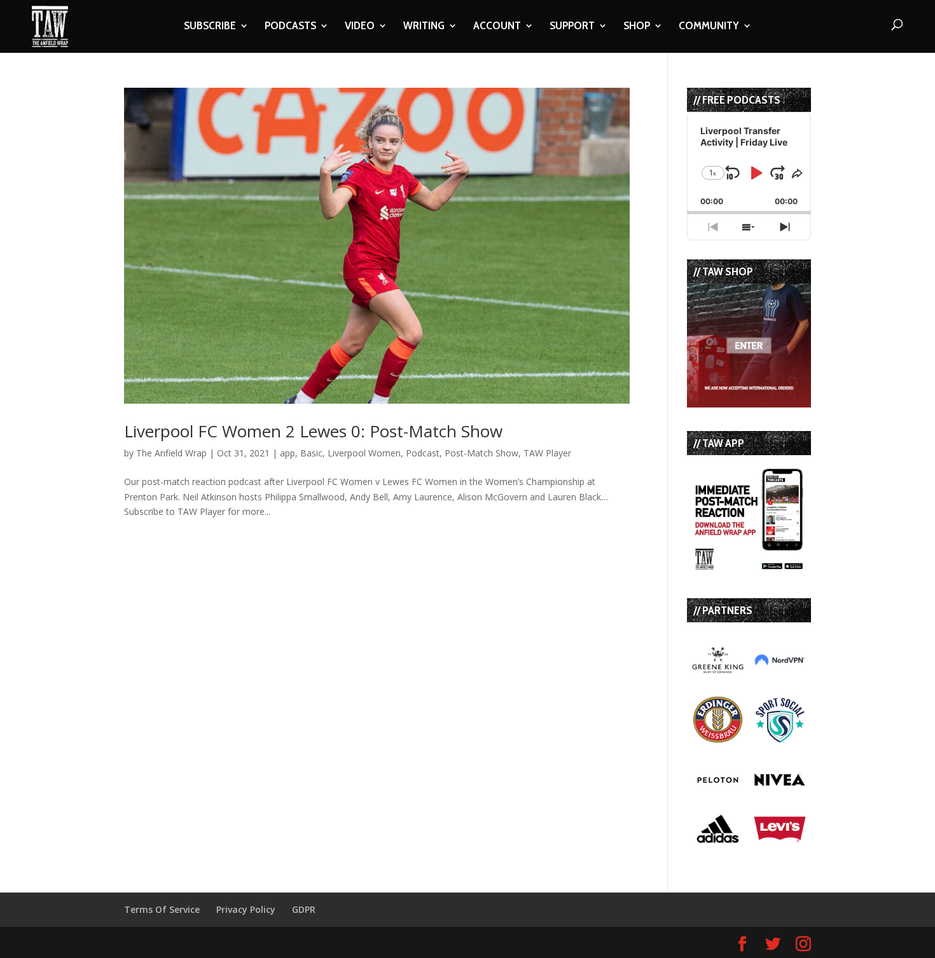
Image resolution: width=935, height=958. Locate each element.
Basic (311, 453)
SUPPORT (572, 26)
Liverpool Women (364, 453)
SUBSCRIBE (210, 26)
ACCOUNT (497, 26)
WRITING (424, 26)
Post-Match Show (481, 453)
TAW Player (547, 453)
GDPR (303, 909)
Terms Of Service (162, 909)
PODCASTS (290, 26)
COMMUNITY (709, 26)
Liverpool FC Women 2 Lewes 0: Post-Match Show (313, 431)
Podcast (423, 453)
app (287, 453)
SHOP (636, 26)
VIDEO (360, 26)
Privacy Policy (245, 909)
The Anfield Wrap (171, 453)
